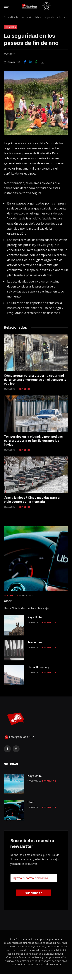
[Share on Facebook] (25, 62)
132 (31, 737)
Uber (8, 601)
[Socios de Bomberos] (36, 6)
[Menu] (6, 6)
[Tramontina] (14, 650)
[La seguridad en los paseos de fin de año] (36, 103)
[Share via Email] (42, 62)
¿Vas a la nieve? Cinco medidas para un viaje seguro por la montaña (32, 499)
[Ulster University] (14, 675)
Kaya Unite (35, 617)
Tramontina (35, 642)
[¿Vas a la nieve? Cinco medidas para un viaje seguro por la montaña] (36, 474)
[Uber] (36, 558)
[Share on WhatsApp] (36, 62)
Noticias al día (32, 17)
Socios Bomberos (13, 17)
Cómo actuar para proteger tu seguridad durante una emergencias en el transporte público (35, 379)
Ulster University (38, 667)
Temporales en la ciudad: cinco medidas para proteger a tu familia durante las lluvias (33, 441)
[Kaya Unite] (14, 625)
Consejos (10, 27)
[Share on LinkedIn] (30, 62)
